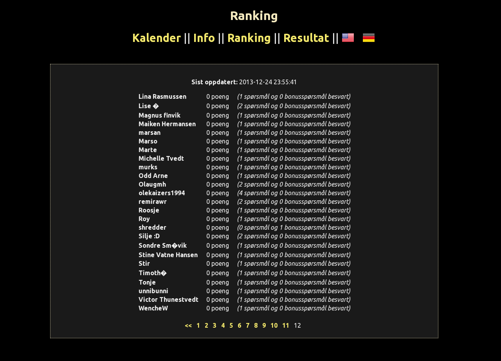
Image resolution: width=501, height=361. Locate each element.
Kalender (156, 37)
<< (188, 325)
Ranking (249, 37)
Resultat (306, 37)
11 (285, 325)
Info (204, 37)
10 (274, 325)
